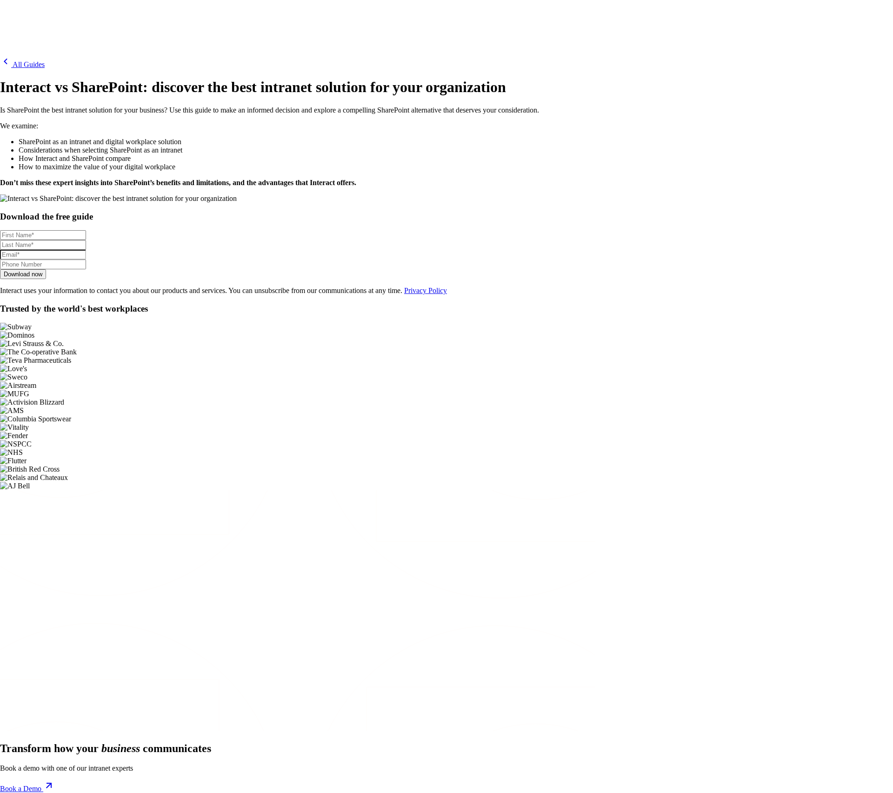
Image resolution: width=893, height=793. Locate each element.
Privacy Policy (425, 290)
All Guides (28, 64)
